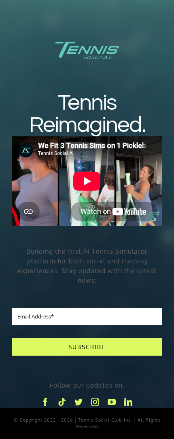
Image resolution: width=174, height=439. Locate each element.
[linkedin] (128, 402)
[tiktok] (62, 402)
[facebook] (45, 402)
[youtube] (112, 402)
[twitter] (78, 402)
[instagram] (95, 402)
